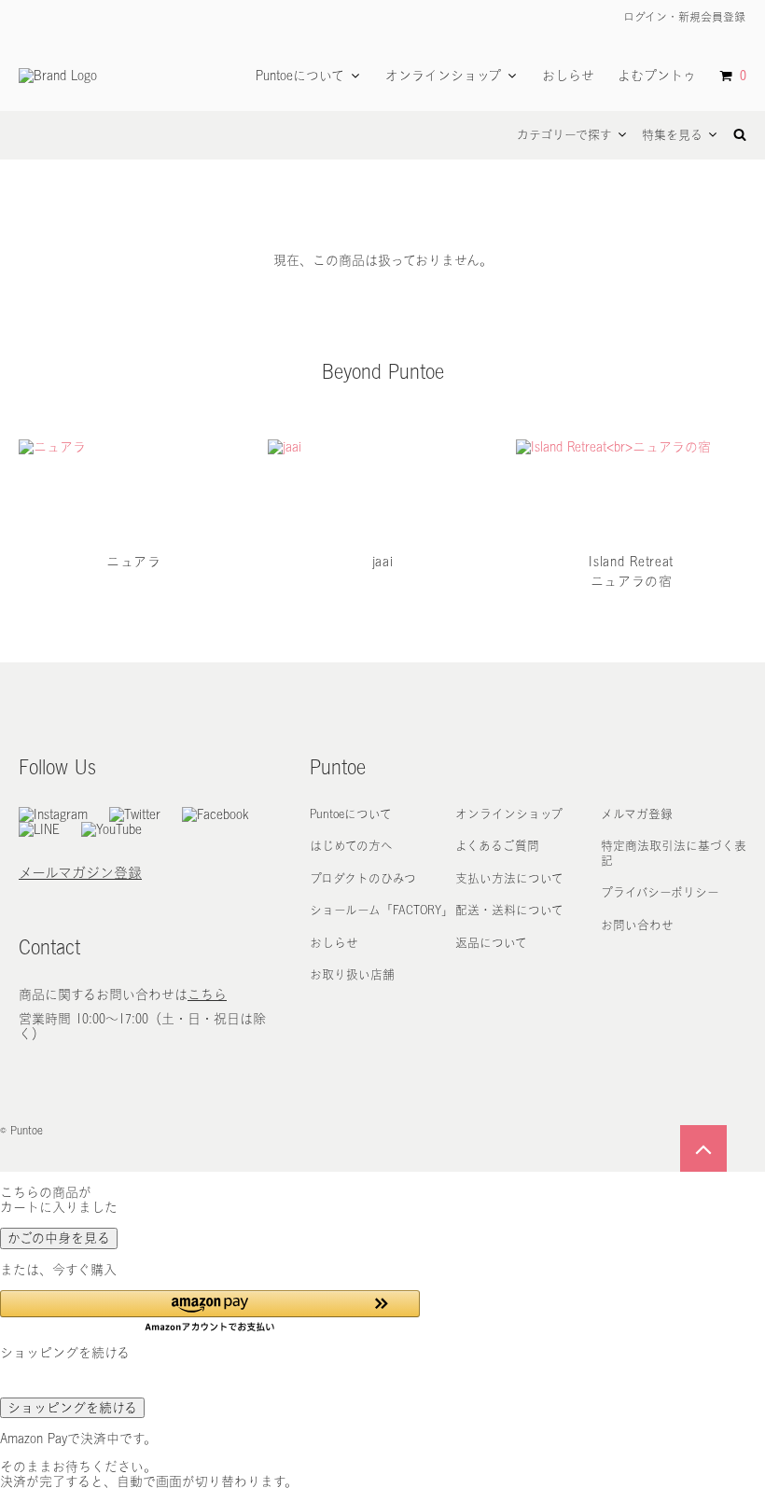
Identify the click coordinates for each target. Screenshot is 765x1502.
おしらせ (568, 75)
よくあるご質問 (497, 846)
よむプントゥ (657, 75)
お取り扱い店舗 (352, 974)
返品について (491, 943)
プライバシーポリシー (660, 892)
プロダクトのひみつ (363, 878)
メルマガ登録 (637, 814)
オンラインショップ (443, 75)
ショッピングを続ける (72, 1407)
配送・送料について (509, 910)
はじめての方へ (351, 846)
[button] (210, 1311)
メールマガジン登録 (80, 873)
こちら (207, 994)
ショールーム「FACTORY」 (381, 910)
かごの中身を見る (58, 1238)
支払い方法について (509, 878)
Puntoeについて (300, 75)
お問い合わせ (637, 925)
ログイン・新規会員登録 (682, 16)
